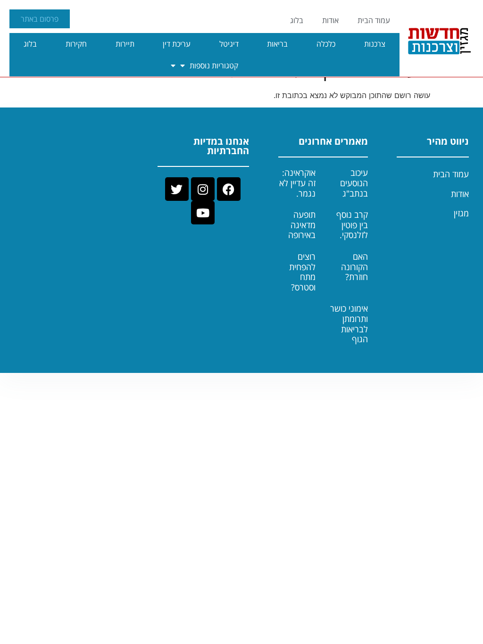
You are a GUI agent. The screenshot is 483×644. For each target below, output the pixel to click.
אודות (330, 20)
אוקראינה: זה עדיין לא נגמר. (297, 182)
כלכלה (325, 44)
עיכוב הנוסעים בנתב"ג (354, 182)
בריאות (277, 44)
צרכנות (374, 44)
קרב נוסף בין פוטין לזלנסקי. (352, 224)
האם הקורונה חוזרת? (354, 266)
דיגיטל (229, 44)
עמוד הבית (374, 20)
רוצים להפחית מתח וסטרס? (302, 272)
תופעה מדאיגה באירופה (302, 224)
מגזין (461, 213)
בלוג (296, 20)
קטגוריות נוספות (214, 65)
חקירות (76, 44)
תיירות (125, 44)
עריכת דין (177, 44)
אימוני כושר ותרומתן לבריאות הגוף (349, 324)
